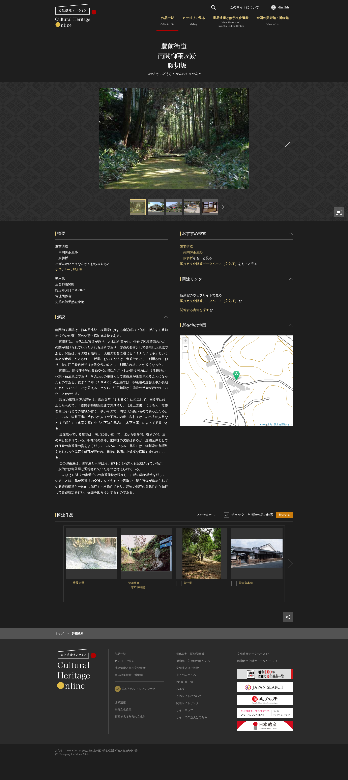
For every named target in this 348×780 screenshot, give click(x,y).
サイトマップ (184, 710)
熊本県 (78, 269)
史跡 (58, 269)
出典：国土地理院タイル (279, 424)
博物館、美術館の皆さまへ (193, 660)
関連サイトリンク (187, 703)
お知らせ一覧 (184, 682)
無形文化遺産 (123, 709)
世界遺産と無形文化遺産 (231, 21)
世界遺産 (120, 702)
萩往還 (187, 582)
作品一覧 (167, 21)
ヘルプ (180, 689)
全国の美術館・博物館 (273, 21)
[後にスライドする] (287, 142)
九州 (67, 269)
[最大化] (185, 356)
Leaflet (262, 424)
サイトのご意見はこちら (191, 717)
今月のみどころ (186, 675)
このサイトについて (244, 7)
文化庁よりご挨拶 (187, 667)
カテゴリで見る (193, 21)
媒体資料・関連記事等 (190, 653)
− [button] (185, 346)
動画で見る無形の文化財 (130, 716)
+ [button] (185, 340)
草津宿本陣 (246, 582)
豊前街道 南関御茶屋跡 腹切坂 (191, 252)
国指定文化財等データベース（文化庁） (209, 264)
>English (283, 7)
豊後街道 (78, 582)
